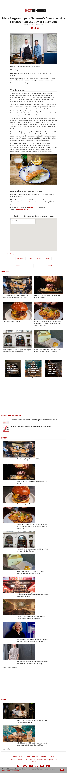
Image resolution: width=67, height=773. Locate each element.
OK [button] (62, 770)
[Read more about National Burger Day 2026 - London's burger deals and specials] (48, 284)
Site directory (38, 760)
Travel (52, 756)
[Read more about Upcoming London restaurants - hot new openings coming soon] (6, 428)
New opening (20, 258)
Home (15, 756)
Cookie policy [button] (6, 770)
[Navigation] (2, 10)
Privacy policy (48, 760)
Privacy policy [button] (15, 770)
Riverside (30, 258)
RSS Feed (29, 760)
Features (27, 756)
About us (12, 760)
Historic (48, 258)
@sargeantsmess (22, 209)
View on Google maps (8, 254)
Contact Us (20, 760)
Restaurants (35, 756)
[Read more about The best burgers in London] (17, 310)
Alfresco (39, 258)
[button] (29, 28)
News (20, 756)
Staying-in (44, 756)
